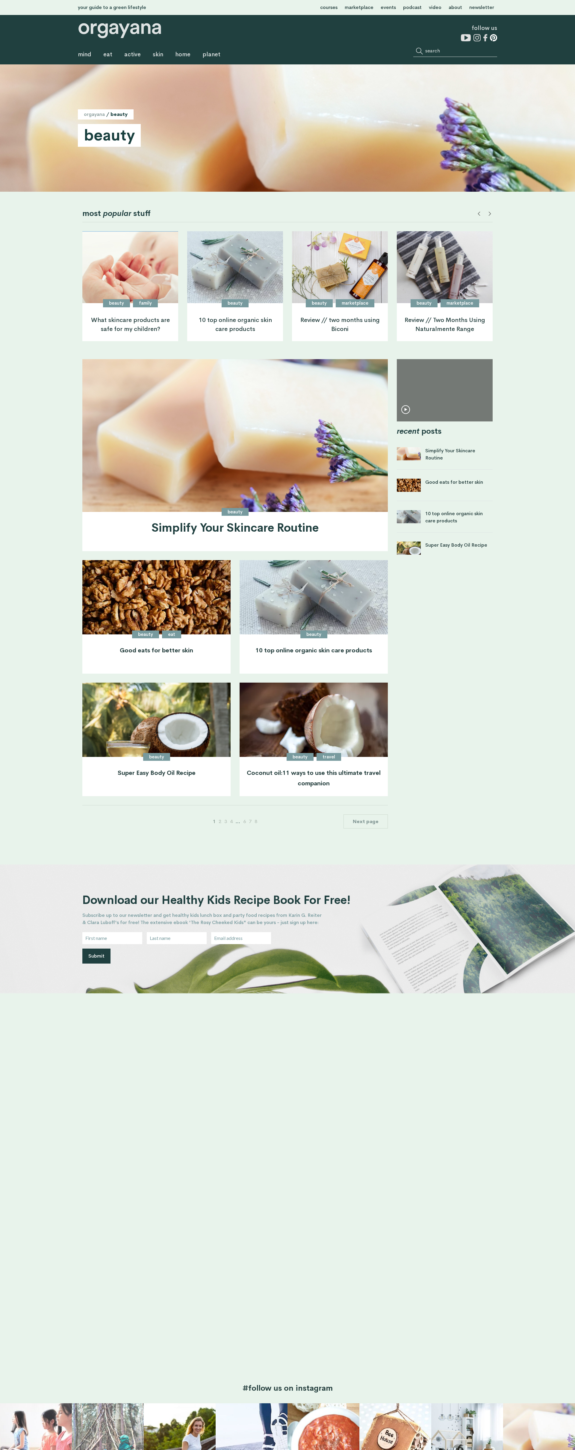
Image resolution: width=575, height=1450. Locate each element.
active (132, 54)
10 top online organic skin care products (235, 324)
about (455, 7)
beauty (116, 303)
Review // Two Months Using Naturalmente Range (445, 324)
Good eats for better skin (156, 650)
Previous (479, 214)
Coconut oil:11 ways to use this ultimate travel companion (314, 778)
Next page (366, 821)
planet (211, 54)
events (388, 7)
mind (84, 54)
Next (490, 214)
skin (158, 54)
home (182, 54)
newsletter (481, 7)
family (145, 303)
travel (329, 757)
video (435, 7)
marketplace (359, 7)
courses (329, 7)
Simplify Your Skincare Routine (235, 529)
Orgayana (94, 114)
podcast (412, 7)
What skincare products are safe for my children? (130, 324)
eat (107, 54)
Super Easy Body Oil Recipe (157, 773)
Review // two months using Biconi (340, 324)
